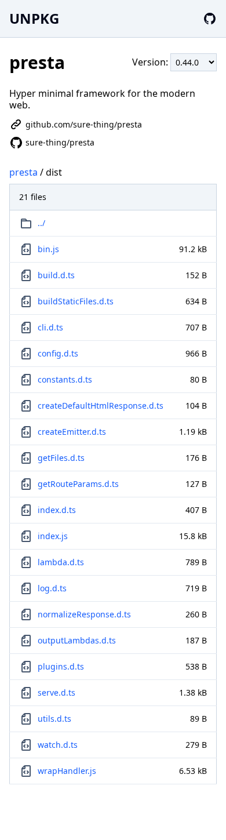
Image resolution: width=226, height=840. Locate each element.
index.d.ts (57, 509)
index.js (53, 535)
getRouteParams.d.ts (78, 483)
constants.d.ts (65, 379)
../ (41, 222)
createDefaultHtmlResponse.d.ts (100, 405)
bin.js (48, 248)
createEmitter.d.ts (72, 431)
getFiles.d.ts (61, 457)
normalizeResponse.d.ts (84, 614)
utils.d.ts (54, 718)
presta (23, 172)
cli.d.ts (50, 327)
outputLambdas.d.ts (77, 640)
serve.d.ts (56, 692)
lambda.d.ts (61, 562)
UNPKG (34, 18)
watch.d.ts (58, 744)
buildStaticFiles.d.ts (76, 301)
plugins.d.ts (61, 666)
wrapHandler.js (67, 770)
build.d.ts (56, 275)
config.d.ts (58, 353)
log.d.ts (52, 588)
